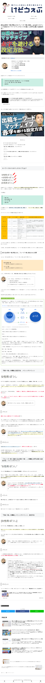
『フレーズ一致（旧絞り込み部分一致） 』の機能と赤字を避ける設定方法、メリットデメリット (19, 151)
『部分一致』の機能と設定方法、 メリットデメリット (12, 146)
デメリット (5, 149)
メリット (5, 148)
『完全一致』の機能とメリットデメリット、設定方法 (12, 156)
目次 (21, 139)
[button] (42, 324)
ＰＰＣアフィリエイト (5, 605)
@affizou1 (13, 58)
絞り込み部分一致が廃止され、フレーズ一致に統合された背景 (14, 144)
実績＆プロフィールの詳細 (16, 70)
